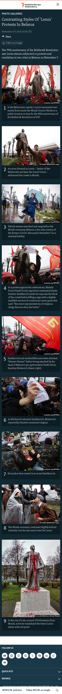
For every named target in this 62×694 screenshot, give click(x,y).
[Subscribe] (5, 662)
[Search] (57, 690)
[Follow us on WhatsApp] (53, 655)
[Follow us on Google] (25, 655)
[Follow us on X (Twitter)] (32, 655)
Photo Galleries (12, 14)
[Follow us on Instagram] (19, 655)
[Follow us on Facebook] (39, 655)
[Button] (6, 37)
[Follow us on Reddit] (11, 655)
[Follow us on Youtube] (5, 655)
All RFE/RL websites (12, 690)
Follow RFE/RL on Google (38, 690)
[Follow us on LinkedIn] (46, 655)
